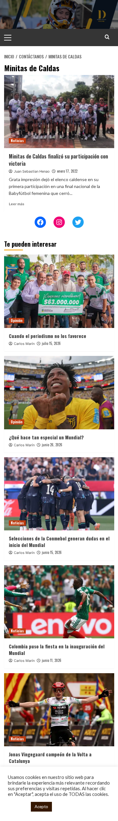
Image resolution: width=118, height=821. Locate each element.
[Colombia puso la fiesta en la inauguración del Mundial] (59, 601)
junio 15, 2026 (52, 552)
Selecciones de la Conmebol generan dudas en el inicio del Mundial (59, 541)
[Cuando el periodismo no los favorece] (59, 291)
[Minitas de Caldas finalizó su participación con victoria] (59, 111)
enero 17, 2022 (67, 171)
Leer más (16, 203)
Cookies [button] (17, 806)
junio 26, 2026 (52, 444)
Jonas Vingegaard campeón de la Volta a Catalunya (50, 757)
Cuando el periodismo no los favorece (47, 335)
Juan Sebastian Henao (32, 171)
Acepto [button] (41, 806)
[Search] (107, 36)
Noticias (17, 140)
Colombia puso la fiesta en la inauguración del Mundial (56, 649)
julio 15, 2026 (51, 343)
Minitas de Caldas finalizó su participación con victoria (58, 160)
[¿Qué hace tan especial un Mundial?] (59, 392)
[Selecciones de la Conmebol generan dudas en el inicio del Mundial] (59, 493)
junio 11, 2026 (51, 660)
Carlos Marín (24, 343)
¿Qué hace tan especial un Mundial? (46, 437)
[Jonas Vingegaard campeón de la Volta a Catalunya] (59, 709)
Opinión (16, 320)
